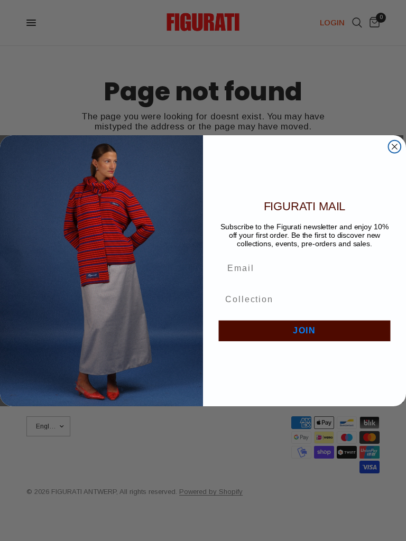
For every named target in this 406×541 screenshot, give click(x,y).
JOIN (304, 330)
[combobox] (301, 299)
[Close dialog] (395, 146)
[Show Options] (382, 299)
